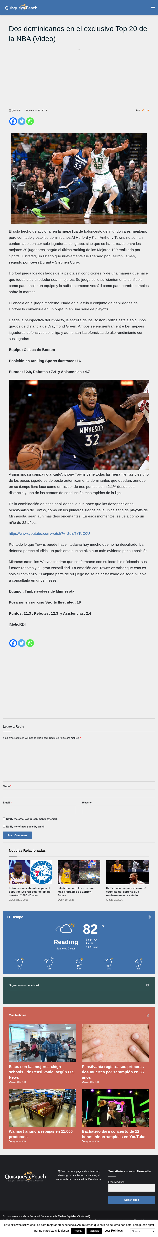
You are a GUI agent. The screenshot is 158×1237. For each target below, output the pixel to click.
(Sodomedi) (83, 1216)
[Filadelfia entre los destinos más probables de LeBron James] (79, 872)
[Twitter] (21, 121)
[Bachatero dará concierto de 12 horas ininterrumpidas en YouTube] (115, 1108)
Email (7, 802)
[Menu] (153, 9)
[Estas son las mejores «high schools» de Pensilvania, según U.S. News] (42, 1043)
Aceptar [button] (78, 1230)
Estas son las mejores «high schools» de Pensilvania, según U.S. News (42, 1072)
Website (87, 802)
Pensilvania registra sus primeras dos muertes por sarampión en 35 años (113, 1072)
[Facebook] (13, 121)
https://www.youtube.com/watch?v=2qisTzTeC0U (49, 533)
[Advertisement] (79, 77)
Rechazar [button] (94, 1230)
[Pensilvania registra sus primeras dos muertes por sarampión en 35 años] (115, 1043)
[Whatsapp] (30, 121)
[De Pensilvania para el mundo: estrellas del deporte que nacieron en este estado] (127, 872)
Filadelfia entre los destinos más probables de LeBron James (76, 891)
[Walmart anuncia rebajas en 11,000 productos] (42, 1108)
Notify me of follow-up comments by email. (32, 818)
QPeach (16, 110)
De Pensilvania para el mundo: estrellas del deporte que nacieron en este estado (126, 891)
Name (7, 786)
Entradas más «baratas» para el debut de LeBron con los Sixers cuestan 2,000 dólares (29, 891)
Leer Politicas (113, 1230)
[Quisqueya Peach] (21, 7)
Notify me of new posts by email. (25, 826)
